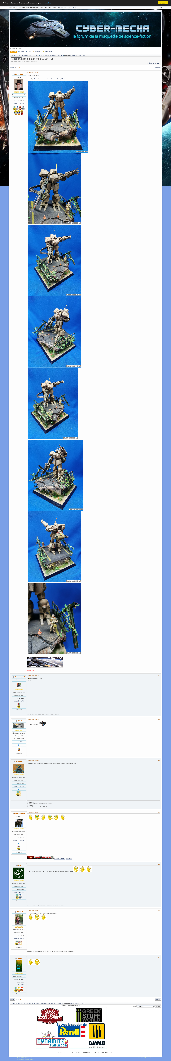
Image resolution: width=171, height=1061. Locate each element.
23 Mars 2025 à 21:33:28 (32, 957)
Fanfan (19, 958)
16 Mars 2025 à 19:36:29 (32, 812)
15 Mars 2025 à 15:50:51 (32, 72)
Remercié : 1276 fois (18, 103)
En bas (12, 67)
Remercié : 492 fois (19, 938)
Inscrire (74, 7)
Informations (47, 3)
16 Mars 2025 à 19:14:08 (32, 760)
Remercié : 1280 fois (18, 786)
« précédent (150, 63)
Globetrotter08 (19, 813)
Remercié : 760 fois (19, 985)
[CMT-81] (19, 789)
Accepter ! (163, 3)
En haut (12, 999)
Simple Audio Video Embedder (23, 1059)
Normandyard (20, 677)
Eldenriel (19, 912)
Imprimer (157, 67)
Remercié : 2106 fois (18, 892)
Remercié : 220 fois (19, 742)
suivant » (157, 63)
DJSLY (20, 721)
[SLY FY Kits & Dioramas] (19, 745)
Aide (139, 1057)
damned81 (19, 762)
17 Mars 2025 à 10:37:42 (32, 864)
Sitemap (32, 1059)
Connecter (62, 7)
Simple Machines (28, 1057)
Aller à (134, 1006)
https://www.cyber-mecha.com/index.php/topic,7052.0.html (50, 79)
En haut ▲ (152, 1057)
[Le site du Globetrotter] (19, 843)
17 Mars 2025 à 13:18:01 (32, 910)
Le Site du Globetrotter (59, 858)
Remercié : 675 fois (19, 701)
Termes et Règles (144, 1057)
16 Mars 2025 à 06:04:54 (32, 719)
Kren (19, 865)
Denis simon (19, 74)
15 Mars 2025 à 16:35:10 (32, 675)
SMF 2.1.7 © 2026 (20, 1057)
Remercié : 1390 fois (18, 840)
